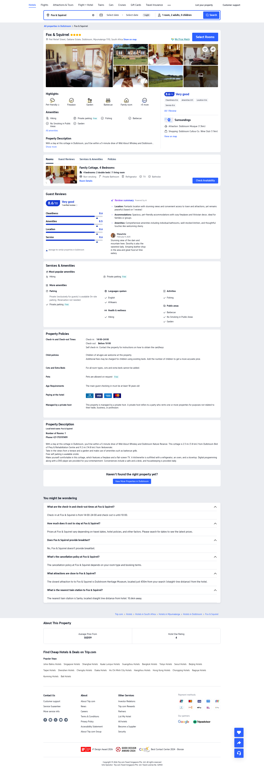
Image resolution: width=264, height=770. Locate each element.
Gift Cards (136, 5)
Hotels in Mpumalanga (169, 614)
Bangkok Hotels (149, 664)
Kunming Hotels (50, 676)
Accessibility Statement (92, 726)
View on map (170, 136)
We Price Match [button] (182, 39)
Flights (44, 5)
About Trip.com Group (91, 731)
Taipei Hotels (49, 670)
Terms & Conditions (90, 716)
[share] (239, 742)
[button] (169, 5)
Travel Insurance (154, 5)
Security (122, 731)
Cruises (122, 5)
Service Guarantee (52, 706)
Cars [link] (111, 5)
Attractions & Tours (63, 5)
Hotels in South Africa (145, 614)
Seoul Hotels (180, 664)
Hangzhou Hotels (142, 670)
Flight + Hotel (85, 5)
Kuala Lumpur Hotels (110, 664)
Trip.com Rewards (126, 706)
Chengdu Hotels (84, 670)
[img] (79, 65)
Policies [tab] (112, 159)
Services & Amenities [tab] (91, 159)
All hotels (122, 721)
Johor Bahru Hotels (52, 664)
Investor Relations (126, 701)
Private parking (114, 276)
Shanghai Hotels (90, 664)
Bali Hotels (66, 676)
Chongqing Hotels (181, 670)
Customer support (51, 701)
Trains (101, 5)
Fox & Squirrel (57, 34)
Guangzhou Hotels (131, 664)
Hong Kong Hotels (161, 670)
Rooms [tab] (49, 159)
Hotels (32, 5)
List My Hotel (124, 716)
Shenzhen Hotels (66, 670)
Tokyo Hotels (166, 664)
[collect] (239, 732)
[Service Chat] (239, 753)
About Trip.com (88, 701)
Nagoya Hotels (199, 670)
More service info (51, 711)
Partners (122, 711)
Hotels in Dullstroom (192, 614)
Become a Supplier (127, 726)
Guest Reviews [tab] (66, 159)
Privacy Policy (87, 721)
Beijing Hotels (195, 664)
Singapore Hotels (72, 664)
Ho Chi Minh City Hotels (120, 670)
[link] (204, 5)
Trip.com (119, 614)
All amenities (52, 130)
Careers (84, 711)
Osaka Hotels (100, 670)
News (83, 706)
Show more (51, 147)
